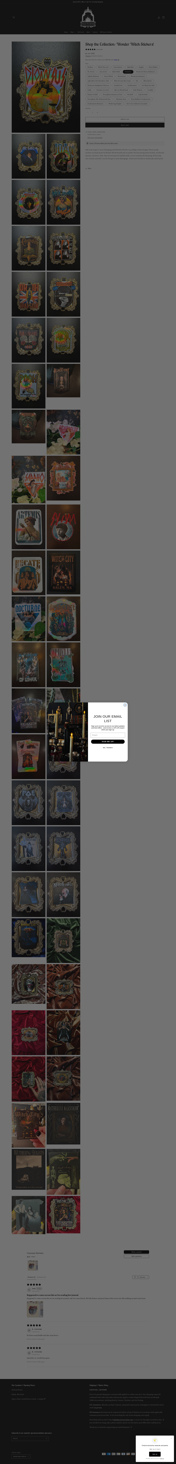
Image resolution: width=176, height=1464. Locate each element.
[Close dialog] (125, 705)
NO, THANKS (108, 747)
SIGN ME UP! (108, 741)
